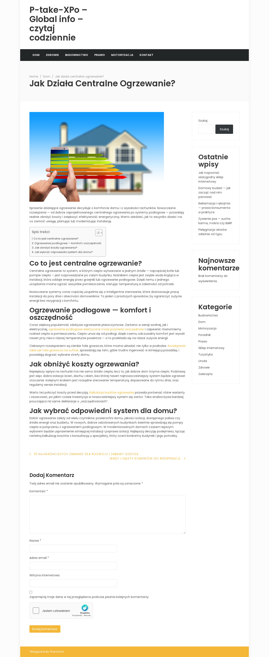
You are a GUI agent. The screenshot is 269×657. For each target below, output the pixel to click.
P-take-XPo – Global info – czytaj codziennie (58, 23)
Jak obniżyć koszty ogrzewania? (55, 247)
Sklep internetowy (211, 348)
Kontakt (146, 55)
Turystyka (205, 354)
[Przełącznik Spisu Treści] (97, 232)
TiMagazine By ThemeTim (46, 652)
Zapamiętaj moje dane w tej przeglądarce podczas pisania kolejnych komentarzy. (89, 597)
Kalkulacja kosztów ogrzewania (111, 392)
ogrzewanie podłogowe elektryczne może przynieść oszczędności (97, 329)
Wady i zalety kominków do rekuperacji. (145, 458)
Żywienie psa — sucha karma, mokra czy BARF (215, 221)
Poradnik (204, 335)
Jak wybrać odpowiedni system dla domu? (63, 252)
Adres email (39, 558)
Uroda (202, 361)
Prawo (99, 55)
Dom (36, 55)
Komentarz (38, 491)
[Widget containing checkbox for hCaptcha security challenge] (61, 611)
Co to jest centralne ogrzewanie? (56, 238)
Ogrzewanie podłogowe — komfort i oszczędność (68, 243)
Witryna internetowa (44, 575)
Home (33, 76)
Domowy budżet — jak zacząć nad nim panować (214, 192)
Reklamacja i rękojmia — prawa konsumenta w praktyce (214, 207)
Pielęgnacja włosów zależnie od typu (212, 232)
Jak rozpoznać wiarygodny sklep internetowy (210, 177)
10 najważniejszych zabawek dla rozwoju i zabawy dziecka (86, 454)
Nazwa (35, 541)
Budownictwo (76, 55)
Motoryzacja (122, 55)
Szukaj (202, 120)
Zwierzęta (205, 374)
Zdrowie (52, 55)
